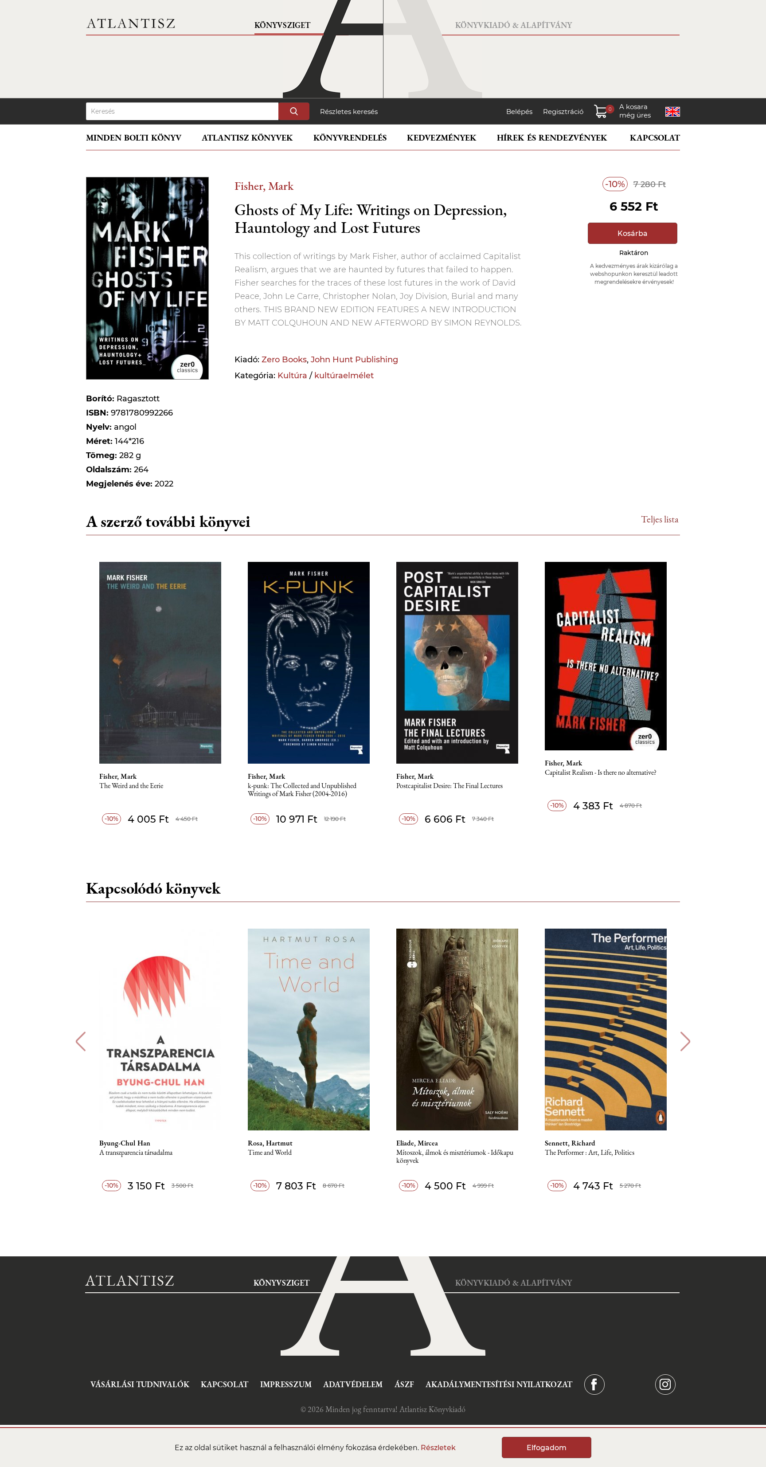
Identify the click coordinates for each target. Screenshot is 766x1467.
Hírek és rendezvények (552, 137)
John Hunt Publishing (354, 360)
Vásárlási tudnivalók (139, 1384)
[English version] (672, 112)
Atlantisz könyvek (247, 137)
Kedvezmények (442, 137)
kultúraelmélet (344, 375)
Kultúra (292, 375)
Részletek (438, 1447)
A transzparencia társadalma (135, 1153)
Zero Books (284, 360)
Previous (80, 1041)
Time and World (270, 1153)
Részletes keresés (349, 111)
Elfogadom (547, 1447)
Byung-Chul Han (124, 1143)
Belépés (519, 111)
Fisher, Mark (263, 185)
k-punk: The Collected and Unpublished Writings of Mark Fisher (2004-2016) (302, 790)
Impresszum (286, 1384)
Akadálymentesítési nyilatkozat (499, 1384)
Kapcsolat (655, 137)
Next (685, 1041)
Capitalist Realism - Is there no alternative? (601, 773)
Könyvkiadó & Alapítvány (513, 25)
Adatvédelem (353, 1384)
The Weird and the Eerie (131, 786)
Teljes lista (660, 519)
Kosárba (632, 233)
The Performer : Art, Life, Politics (589, 1153)
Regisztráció (563, 111)
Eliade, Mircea (417, 1143)
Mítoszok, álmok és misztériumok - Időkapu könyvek (454, 1157)
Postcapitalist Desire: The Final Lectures (449, 786)
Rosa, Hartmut (270, 1143)
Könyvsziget (282, 25)
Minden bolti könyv (133, 137)
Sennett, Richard (570, 1143)
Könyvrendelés (350, 137)
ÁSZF (404, 1384)
